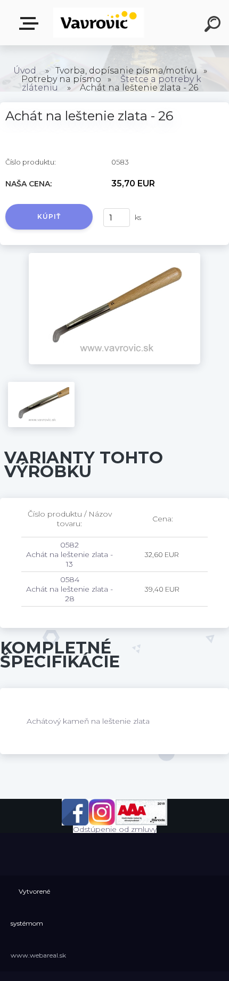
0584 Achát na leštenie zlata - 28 (69, 589)
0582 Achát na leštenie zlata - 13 (69, 554)
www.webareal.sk (38, 955)
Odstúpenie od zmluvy (115, 829)
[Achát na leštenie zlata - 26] (115, 256)
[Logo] (98, 22)
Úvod (24, 71)
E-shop (31, 23)
